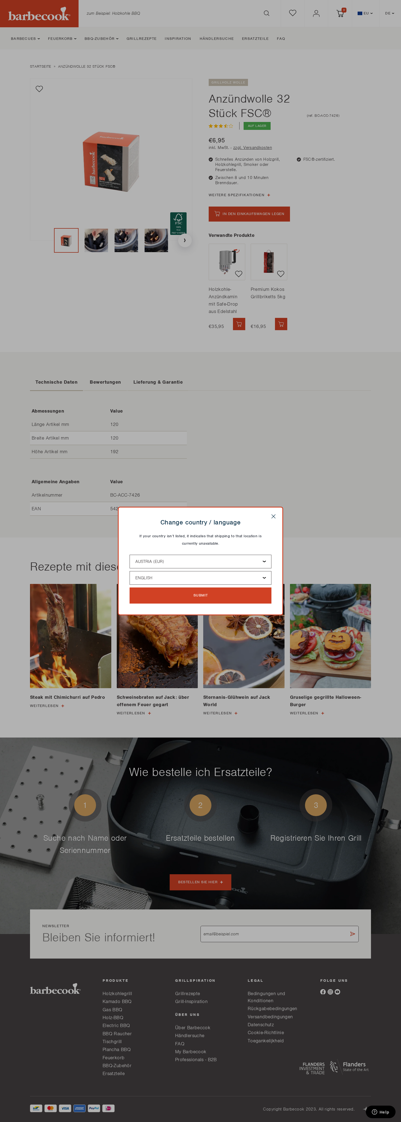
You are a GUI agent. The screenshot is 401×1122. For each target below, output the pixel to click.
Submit (200, 595)
